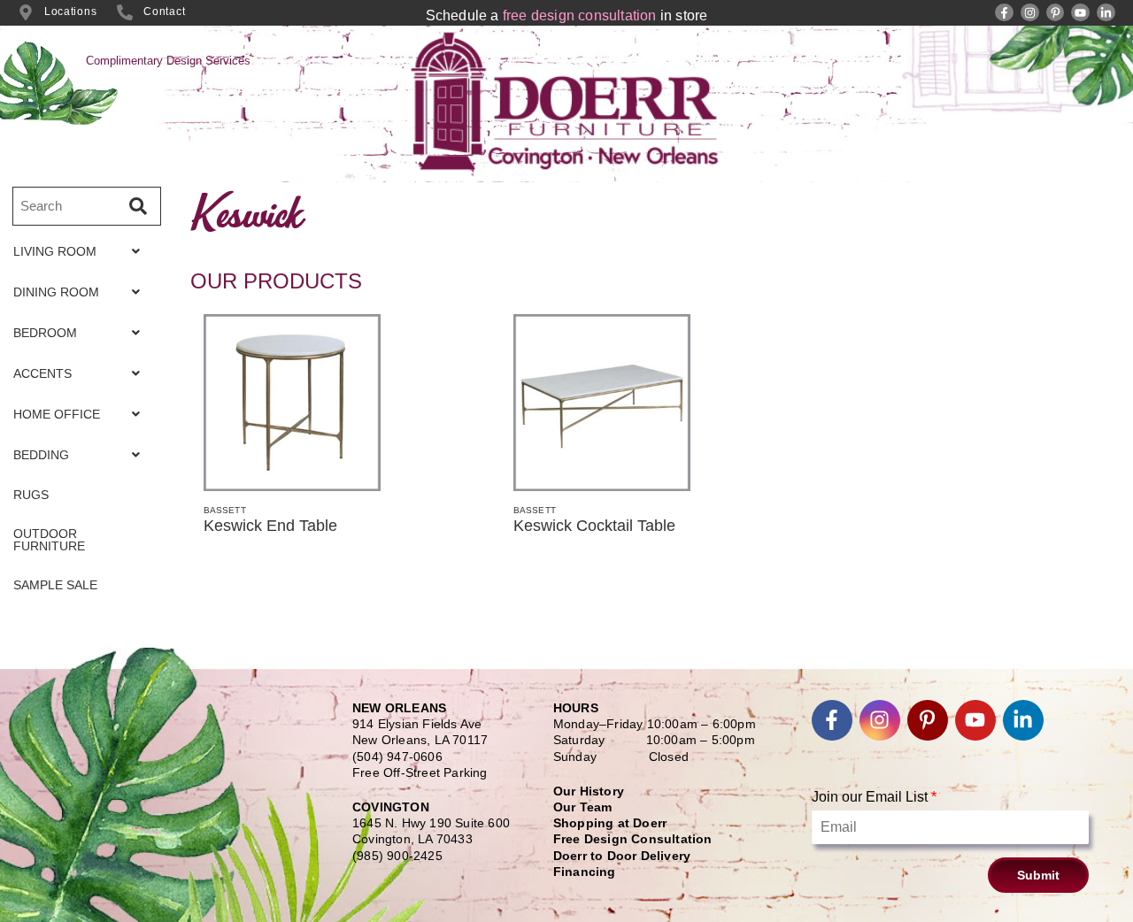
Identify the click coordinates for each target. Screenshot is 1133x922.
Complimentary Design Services (168, 60)
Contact (164, 11)
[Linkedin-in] (1106, 13)
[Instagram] (1030, 13)
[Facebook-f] (1004, 13)
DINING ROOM (56, 292)
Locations (70, 11)
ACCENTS (42, 373)
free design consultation (580, 15)
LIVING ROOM (54, 251)
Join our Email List (874, 796)
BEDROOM (45, 333)
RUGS (31, 495)
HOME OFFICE (56, 414)
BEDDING (41, 455)
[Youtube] (1080, 13)
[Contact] (125, 12)
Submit (1038, 875)
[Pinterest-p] (1055, 13)
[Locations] (26, 12)
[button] (81, 251)
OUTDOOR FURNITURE (49, 539)
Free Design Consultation (633, 839)
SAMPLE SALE (55, 585)
